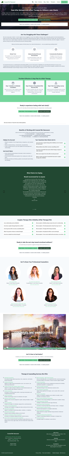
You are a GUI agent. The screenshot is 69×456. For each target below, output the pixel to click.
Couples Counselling (8, 382)
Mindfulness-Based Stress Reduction (44, 414)
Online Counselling (8, 395)
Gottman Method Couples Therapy (43, 407)
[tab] (33, 209)
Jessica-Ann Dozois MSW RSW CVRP (18, 303)
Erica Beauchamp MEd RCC (34, 281)
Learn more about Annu (13, 284)
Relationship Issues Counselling (43, 404)
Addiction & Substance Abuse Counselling (12, 414)
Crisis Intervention (40, 417)
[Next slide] (65, 191)
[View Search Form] (33, 2)
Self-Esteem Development (9, 411)
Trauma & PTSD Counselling (42, 386)
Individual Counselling (8, 377)
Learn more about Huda (56, 284)
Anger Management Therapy (42, 401)
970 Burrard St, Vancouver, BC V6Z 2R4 (13, 436)
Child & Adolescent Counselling (43, 410)
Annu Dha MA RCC (13, 281)
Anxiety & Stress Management (10, 405)
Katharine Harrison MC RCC (50, 303)
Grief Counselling (8, 402)
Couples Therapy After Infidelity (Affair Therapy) (14, 386)
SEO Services (62, 452)
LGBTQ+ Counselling (41, 393)
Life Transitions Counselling (42, 389)
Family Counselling (8, 390)
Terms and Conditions (46, 452)
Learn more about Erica (34, 284)
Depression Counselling (9, 408)
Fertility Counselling (41, 382)
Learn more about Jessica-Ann (18, 306)
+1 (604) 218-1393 (14, 439)
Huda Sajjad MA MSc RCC (56, 281)
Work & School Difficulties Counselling (44, 398)
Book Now (64, 2)
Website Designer (55, 452)
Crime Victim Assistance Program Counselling (13, 417)
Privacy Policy (38, 452)
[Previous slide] (4, 191)
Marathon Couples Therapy (9, 398)
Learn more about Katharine (50, 306)
